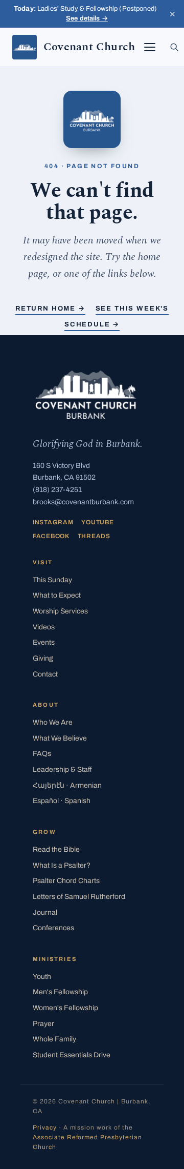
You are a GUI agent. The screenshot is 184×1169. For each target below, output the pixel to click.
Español (61, 801)
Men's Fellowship (60, 992)
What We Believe (60, 738)
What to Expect (57, 595)
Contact (45, 674)
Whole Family (54, 1039)
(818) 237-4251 (57, 490)
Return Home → (50, 308)
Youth (42, 976)
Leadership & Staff (62, 769)
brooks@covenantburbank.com (83, 502)
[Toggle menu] (149, 47)
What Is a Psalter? (61, 865)
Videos (44, 627)
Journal (45, 912)
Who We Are (53, 722)
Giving (43, 658)
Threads (94, 536)
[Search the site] (174, 47)
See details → (87, 18)
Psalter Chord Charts (66, 881)
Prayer (43, 1024)
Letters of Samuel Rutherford (79, 896)
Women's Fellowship (65, 1008)
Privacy (45, 1127)
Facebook (51, 536)
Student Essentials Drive (71, 1055)
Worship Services (60, 611)
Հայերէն (67, 785)
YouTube (97, 522)
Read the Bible (56, 849)
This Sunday (52, 580)
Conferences (53, 928)
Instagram (53, 522)
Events (44, 642)
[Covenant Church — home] (86, 395)
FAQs (42, 753)
